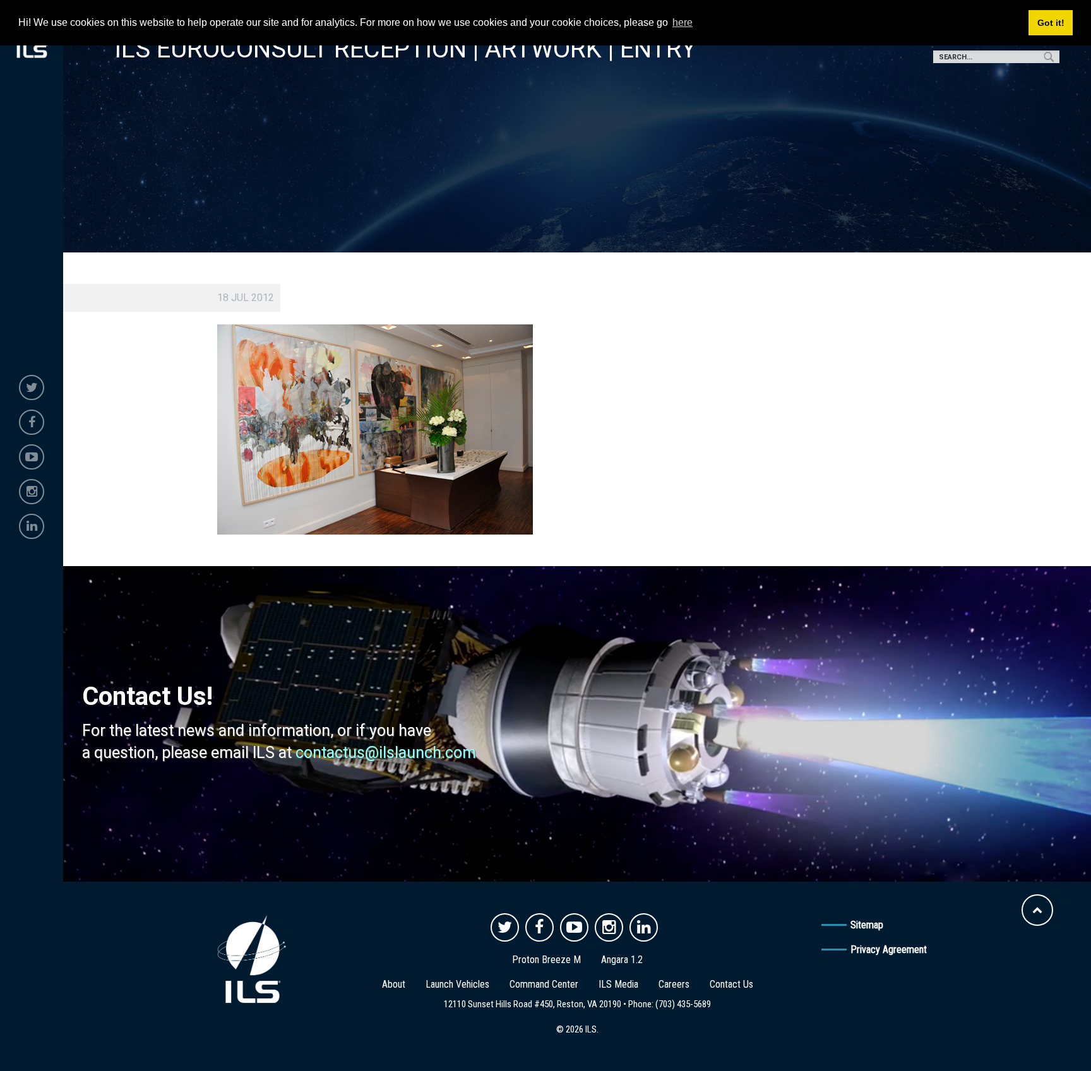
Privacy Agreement (888, 950)
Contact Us (731, 984)
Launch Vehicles (457, 984)
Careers (674, 984)
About (393, 984)
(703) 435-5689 (683, 1004)
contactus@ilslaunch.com (385, 752)
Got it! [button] (1050, 23)
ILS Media (618, 984)
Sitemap (866, 925)
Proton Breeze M (546, 960)
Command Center (544, 984)
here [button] (682, 22)
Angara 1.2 (622, 960)
